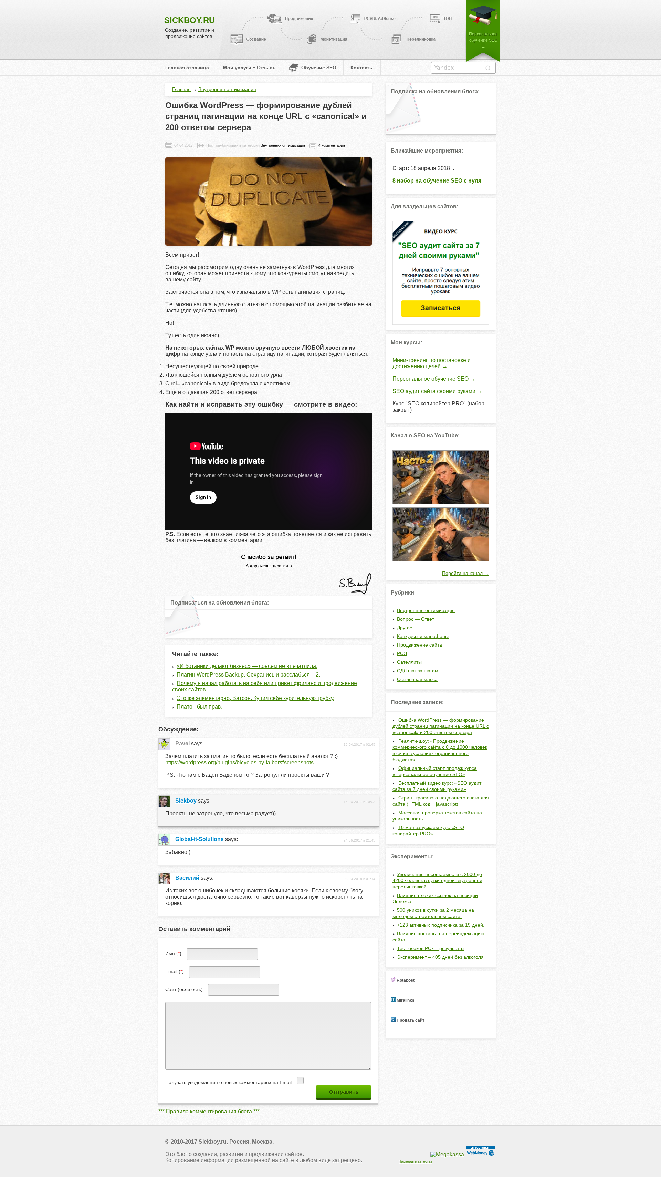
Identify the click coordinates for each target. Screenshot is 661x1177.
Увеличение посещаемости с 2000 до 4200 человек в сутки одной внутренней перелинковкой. (437, 880)
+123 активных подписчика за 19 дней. (440, 925)
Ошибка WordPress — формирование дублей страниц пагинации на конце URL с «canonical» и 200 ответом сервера (440, 726)
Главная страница (187, 67)
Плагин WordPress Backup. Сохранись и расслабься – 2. (248, 675)
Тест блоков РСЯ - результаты (430, 948)
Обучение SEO (318, 67)
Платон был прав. (199, 707)
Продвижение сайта (419, 645)
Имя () (173, 953)
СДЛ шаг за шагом (417, 670)
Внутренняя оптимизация (227, 89)
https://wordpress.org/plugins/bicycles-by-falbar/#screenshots (239, 762)
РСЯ (402, 653)
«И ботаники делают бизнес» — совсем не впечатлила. (247, 666)
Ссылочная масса (417, 679)
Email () (174, 971)
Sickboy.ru (189, 20)
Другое (404, 627)
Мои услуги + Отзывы (250, 67)
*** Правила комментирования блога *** (209, 1111)
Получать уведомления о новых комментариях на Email (228, 1082)
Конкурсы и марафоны (423, 636)
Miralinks (405, 1000)
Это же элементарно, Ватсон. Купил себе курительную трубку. (255, 698)
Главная (181, 89)
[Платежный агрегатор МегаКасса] (447, 1154)
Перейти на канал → (465, 573)
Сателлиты (409, 662)
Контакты (362, 67)
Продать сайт (410, 1020)
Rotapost (405, 980)
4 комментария (331, 145)
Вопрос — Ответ (415, 619)
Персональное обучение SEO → (483, 40)
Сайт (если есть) (184, 989)
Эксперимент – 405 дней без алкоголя (440, 957)
